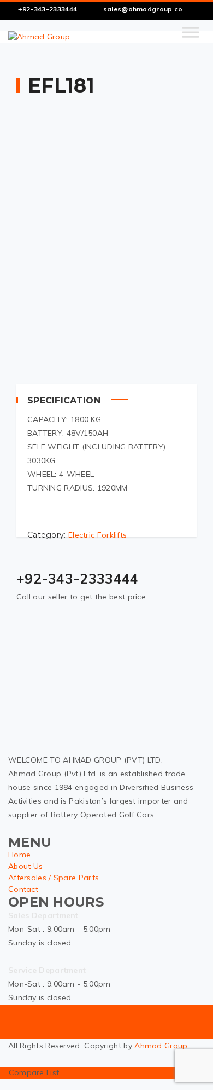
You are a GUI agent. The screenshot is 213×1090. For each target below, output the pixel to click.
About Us (25, 866)
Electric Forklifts (97, 535)
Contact (23, 889)
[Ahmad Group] (39, 37)
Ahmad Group (160, 1046)
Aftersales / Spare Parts (53, 878)
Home (19, 855)
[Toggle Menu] (190, 37)
